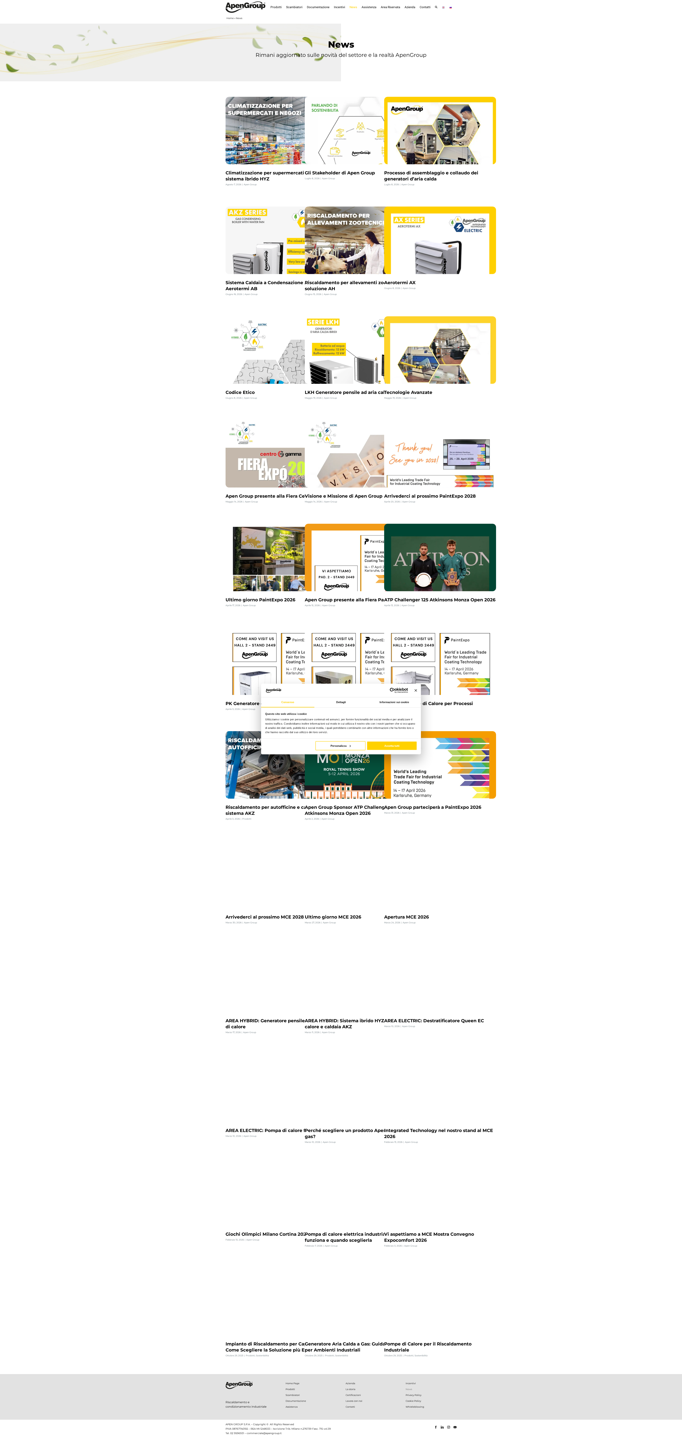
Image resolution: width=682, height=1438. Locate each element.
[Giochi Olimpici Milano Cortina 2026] (281, 1192)
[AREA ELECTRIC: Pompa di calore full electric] (281, 1088)
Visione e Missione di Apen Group (343, 496)
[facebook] (435, 1427)
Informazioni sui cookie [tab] (394, 702)
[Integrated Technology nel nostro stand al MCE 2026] (440, 1088)
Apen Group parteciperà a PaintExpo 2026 (432, 807)
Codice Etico (240, 392)
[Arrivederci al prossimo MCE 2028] (281, 874)
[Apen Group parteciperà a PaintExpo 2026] (440, 765)
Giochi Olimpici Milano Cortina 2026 (267, 1234)
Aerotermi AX (400, 282)
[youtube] (455, 1427)
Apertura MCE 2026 (406, 917)
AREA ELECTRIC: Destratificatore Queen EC (434, 1020)
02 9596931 (237, 1433)
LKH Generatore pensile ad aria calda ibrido (355, 392)
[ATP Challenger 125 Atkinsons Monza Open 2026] (440, 557)
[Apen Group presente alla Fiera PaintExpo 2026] (361, 557)
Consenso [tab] (287, 702)
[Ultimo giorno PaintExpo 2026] (281, 557)
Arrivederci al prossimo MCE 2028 (265, 917)
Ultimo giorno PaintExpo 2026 (260, 599)
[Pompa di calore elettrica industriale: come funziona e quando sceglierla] (361, 1192)
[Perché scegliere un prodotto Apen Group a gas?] (361, 1088)
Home (230, 18)
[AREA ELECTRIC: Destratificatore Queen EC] (440, 978)
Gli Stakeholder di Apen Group (340, 172)
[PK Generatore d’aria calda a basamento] (281, 661)
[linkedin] (442, 1427)
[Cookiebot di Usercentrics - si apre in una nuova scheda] (392, 690)
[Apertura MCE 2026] (440, 874)
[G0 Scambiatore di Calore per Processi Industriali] (440, 661)
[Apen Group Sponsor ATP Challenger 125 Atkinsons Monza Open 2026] (361, 765)
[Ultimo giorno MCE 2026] (361, 874)
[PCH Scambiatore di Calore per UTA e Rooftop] (361, 661)
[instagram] (448, 1427)
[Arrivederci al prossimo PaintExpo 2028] (440, 454)
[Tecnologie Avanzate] (440, 350)
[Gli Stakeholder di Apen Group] (361, 130)
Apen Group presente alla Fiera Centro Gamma (280, 496)
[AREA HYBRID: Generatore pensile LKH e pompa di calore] (281, 978)
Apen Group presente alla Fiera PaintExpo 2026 (359, 599)
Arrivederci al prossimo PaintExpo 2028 (430, 496)
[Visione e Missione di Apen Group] (361, 454)
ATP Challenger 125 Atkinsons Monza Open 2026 (440, 599)
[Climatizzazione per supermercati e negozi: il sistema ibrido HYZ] (281, 130)
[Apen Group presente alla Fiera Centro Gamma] (281, 454)
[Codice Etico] (281, 350)
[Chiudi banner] (416, 690)
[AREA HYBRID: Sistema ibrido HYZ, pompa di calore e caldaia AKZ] (361, 978)
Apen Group (250, 184)
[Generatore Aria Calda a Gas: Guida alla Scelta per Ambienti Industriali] (361, 1301)
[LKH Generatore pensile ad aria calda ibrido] (361, 350)
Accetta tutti (391, 745)
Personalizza (339, 745)
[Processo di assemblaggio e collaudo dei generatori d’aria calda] (440, 130)
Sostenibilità (262, 1355)
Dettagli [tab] (341, 702)
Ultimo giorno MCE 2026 (333, 917)
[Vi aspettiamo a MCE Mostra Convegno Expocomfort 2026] (440, 1192)
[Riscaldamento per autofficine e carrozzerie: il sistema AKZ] (281, 765)
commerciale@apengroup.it (264, 1433)
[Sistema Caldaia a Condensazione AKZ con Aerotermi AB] (281, 240)
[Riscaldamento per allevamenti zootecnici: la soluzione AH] (361, 240)
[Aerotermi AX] (440, 240)
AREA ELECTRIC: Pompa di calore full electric (278, 1130)
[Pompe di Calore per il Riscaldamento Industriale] (440, 1301)
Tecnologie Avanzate (408, 392)
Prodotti (246, 818)
